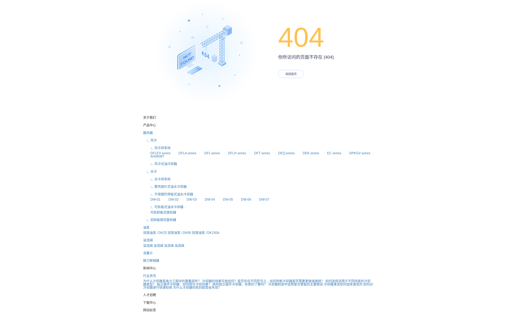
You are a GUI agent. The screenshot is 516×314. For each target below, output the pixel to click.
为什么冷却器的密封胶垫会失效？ (197, 287)
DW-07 (260, 199)
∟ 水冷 (150, 171)
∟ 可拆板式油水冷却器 (163, 207)
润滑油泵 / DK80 (179, 232)
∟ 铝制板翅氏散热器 (159, 220)
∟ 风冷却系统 (157, 148)
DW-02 (170, 199)
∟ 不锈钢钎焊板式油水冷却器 (168, 194)
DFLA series (183, 153)
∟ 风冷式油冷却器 (160, 164)
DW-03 (188, 199)
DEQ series (283, 153)
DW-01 (151, 199)
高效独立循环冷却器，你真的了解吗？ (239, 284)
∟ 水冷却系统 (157, 179)
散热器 (148, 133)
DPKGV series (356, 153)
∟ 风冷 (150, 140)
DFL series (208, 153)
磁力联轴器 (151, 260)
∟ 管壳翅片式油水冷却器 (165, 186)
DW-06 (242, 199)
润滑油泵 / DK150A (206, 232)
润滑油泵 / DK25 (155, 232)
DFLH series (233, 153)
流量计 (148, 253)
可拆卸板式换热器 (159, 212)
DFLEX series (157, 153)
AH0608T (153, 156)
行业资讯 (149, 276)
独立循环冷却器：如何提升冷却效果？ (184, 284)
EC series (330, 153)
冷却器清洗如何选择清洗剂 (343, 284)
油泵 (146, 227)
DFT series (258, 153)
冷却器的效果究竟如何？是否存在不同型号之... (235, 281)
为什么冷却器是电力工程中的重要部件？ (172, 281)
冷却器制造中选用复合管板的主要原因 (295, 284)
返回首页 (291, 74)
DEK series (307, 153)
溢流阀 (148, 240)
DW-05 (224, 199)
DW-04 (206, 199)
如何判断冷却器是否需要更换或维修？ (297, 281)
